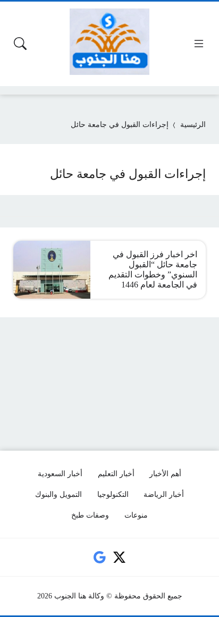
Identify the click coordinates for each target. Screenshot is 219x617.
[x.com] (119, 557)
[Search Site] (20, 43)
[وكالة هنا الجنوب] (109, 42)
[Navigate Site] (199, 43)
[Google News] (99, 557)
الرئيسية (193, 125)
